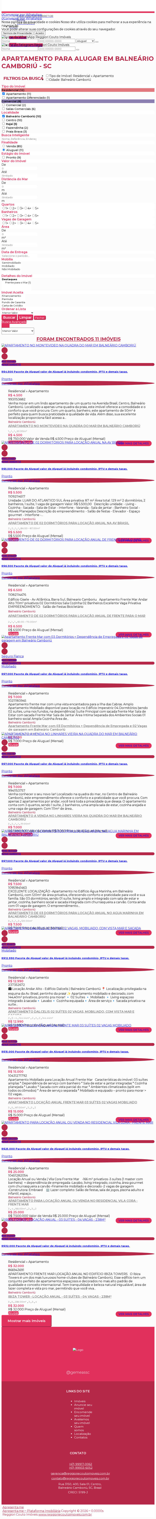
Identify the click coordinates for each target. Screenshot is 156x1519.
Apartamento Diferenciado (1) (28, 97)
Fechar (39, 317)
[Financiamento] (13, 296)
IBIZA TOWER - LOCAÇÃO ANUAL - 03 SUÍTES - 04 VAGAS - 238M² (59, 1296)
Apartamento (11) (18, 94)
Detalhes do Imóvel (17, 276)
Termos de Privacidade (17, 33)
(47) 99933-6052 (80, 1467)
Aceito (40, 33)
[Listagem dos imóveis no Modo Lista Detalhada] (5, 326)
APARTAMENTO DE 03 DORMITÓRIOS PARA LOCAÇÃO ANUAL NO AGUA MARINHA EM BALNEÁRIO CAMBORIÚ (76, 914)
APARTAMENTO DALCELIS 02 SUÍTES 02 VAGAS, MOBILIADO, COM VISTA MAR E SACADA (71, 1012)
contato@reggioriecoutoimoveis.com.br (80, 1478)
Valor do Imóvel (14, 161)
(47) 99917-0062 (80, 1464)
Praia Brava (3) (16, 131)
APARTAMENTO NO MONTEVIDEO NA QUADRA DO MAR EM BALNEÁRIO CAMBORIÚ (74, 426)
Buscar (9, 317)
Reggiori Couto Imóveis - (22, 3)
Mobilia (7, 259)
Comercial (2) (16, 105)
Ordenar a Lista (14, 309)
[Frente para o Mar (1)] (16, 282)
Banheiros (10, 212)
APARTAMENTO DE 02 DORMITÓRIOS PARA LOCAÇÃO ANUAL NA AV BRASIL (68, 523)
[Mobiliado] (11, 266)
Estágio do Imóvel (16, 153)
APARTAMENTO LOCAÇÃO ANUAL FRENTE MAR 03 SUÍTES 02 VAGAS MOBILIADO (72, 1102)
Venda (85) (14, 146)
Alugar (13, 633)
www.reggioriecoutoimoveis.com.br (65, 1514)
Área (5, 227)
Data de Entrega (14, 252)
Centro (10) (14, 120)
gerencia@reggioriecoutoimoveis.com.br (80, 1473)
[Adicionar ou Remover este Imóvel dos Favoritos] (5, 356)
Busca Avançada (14, 322)
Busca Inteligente (15, 135)
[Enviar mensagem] (96, 41)
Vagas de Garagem (16, 219)
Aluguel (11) (15, 150)
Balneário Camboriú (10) (23, 116)
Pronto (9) (13, 157)
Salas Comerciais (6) (21, 109)
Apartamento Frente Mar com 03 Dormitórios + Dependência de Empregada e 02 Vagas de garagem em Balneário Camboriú (77, 727)
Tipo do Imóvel (13, 86)
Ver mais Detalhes (134, 443)
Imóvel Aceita (12, 292)
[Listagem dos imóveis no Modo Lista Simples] (8, 326)
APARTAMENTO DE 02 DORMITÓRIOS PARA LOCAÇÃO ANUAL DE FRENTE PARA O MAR (76, 616)
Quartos (8, 204)
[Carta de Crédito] (13, 305)
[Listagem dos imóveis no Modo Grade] (3, 326)
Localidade (10, 112)
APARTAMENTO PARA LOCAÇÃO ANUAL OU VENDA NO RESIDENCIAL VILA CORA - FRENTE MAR (73, 1202)
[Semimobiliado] (11, 262)
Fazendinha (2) (17, 128)
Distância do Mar (15, 179)
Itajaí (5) (11, 124)
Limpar (25, 317)
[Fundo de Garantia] (13, 302)
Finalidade (10, 142)
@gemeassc (78, 1372)
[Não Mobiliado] (11, 269)
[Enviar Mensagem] (77, 49)
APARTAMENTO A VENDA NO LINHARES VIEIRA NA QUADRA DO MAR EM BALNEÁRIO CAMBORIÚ (75, 817)
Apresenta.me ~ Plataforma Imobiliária (31, 1511)
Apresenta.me (13, 1507)
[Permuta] (13, 299)
